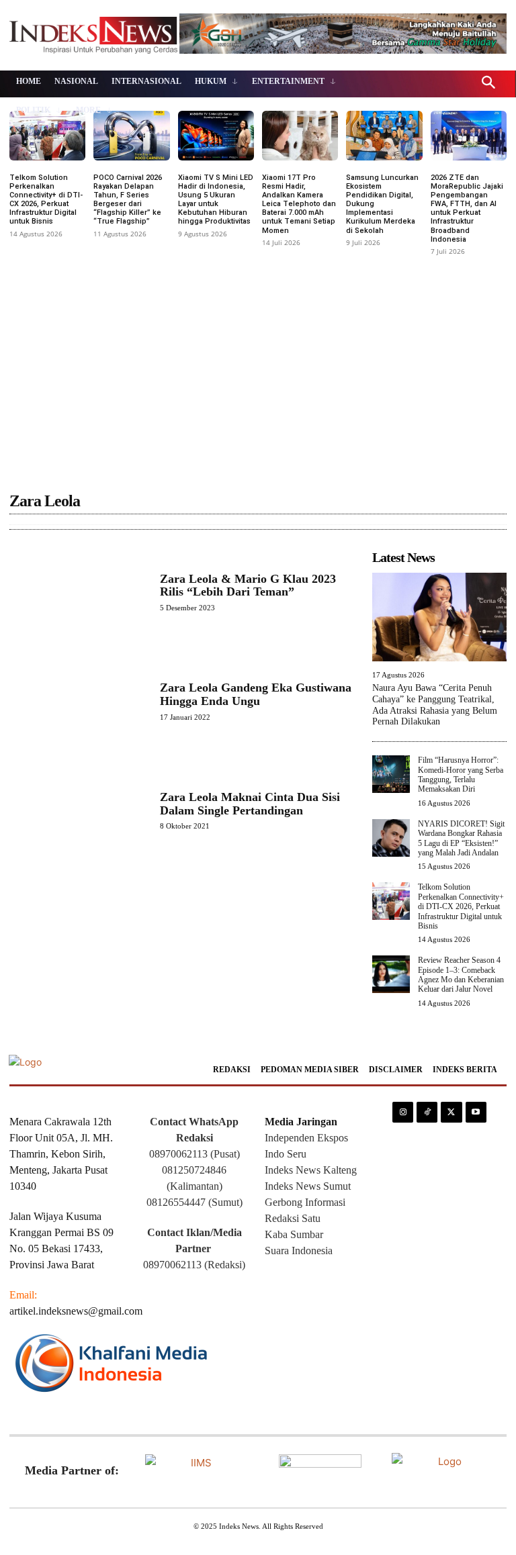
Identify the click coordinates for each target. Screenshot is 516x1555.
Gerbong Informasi (305, 1202)
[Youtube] (476, 1112)
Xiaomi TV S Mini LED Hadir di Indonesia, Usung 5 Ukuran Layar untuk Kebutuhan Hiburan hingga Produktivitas (215, 199)
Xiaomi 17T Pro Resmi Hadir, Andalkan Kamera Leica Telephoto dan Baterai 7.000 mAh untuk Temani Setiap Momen (299, 204)
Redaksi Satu (292, 1218)
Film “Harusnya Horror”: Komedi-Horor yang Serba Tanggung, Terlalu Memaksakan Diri (460, 774)
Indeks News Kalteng (311, 1170)
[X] (451, 1112)
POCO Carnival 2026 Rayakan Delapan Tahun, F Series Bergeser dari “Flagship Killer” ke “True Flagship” (127, 199)
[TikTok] (427, 1112)
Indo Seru (285, 1154)
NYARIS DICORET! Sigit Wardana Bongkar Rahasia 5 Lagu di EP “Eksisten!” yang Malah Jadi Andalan (461, 838)
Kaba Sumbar (294, 1234)
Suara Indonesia (299, 1250)
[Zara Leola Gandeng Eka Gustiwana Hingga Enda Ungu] (77, 701)
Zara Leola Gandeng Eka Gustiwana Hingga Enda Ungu (255, 694)
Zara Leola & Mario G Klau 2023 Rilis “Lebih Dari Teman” (248, 585)
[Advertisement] (258, 361)
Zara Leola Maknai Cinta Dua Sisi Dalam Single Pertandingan (250, 803)
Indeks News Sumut (308, 1186)
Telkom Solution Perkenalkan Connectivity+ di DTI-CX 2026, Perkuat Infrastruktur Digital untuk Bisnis (46, 199)
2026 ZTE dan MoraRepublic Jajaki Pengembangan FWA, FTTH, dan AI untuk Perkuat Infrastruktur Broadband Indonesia (467, 208)
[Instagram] (402, 1112)
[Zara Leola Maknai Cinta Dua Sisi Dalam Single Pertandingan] (77, 810)
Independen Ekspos (306, 1137)
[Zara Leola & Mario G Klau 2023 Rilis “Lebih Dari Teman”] (77, 592)
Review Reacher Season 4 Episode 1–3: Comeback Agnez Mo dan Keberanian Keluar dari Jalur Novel (461, 974)
